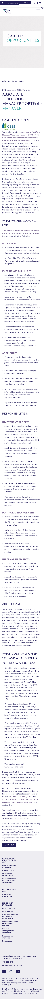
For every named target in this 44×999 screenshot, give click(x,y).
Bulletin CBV (7, 911)
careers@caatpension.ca (21, 794)
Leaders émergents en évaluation (8, 931)
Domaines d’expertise (7, 895)
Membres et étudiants (7, 904)
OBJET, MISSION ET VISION (9, 866)
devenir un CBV (8, 908)
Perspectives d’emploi (7, 937)
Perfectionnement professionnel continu (10, 923)
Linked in (4, 972)
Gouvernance (8, 870)
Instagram (11, 972)
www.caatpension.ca (13, 767)
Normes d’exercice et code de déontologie (10, 916)
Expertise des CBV (8, 890)
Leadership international (7, 874)
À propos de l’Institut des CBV (9, 860)
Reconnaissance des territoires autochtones (9, 881)
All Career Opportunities (13, 81)
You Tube (18, 972)
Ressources (7, 941)
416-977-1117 (7, 962)
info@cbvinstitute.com (12, 965)
